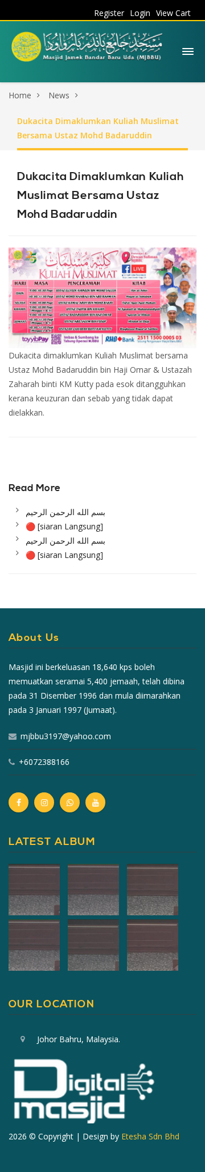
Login (140, 12)
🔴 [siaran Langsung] (64, 526)
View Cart (173, 12)
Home (20, 95)
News (58, 95)
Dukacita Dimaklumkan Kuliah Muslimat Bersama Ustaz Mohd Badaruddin (98, 128)
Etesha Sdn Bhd (150, 1136)
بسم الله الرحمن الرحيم (65, 512)
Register (109, 12)
